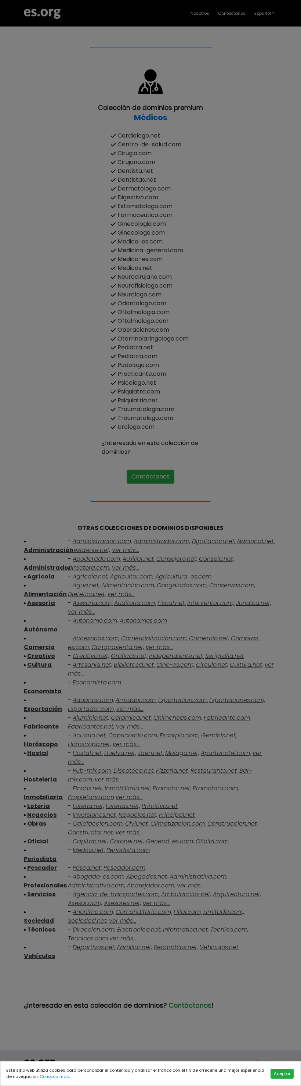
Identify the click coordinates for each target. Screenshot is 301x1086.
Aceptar (282, 1073)
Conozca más (54, 1076)
